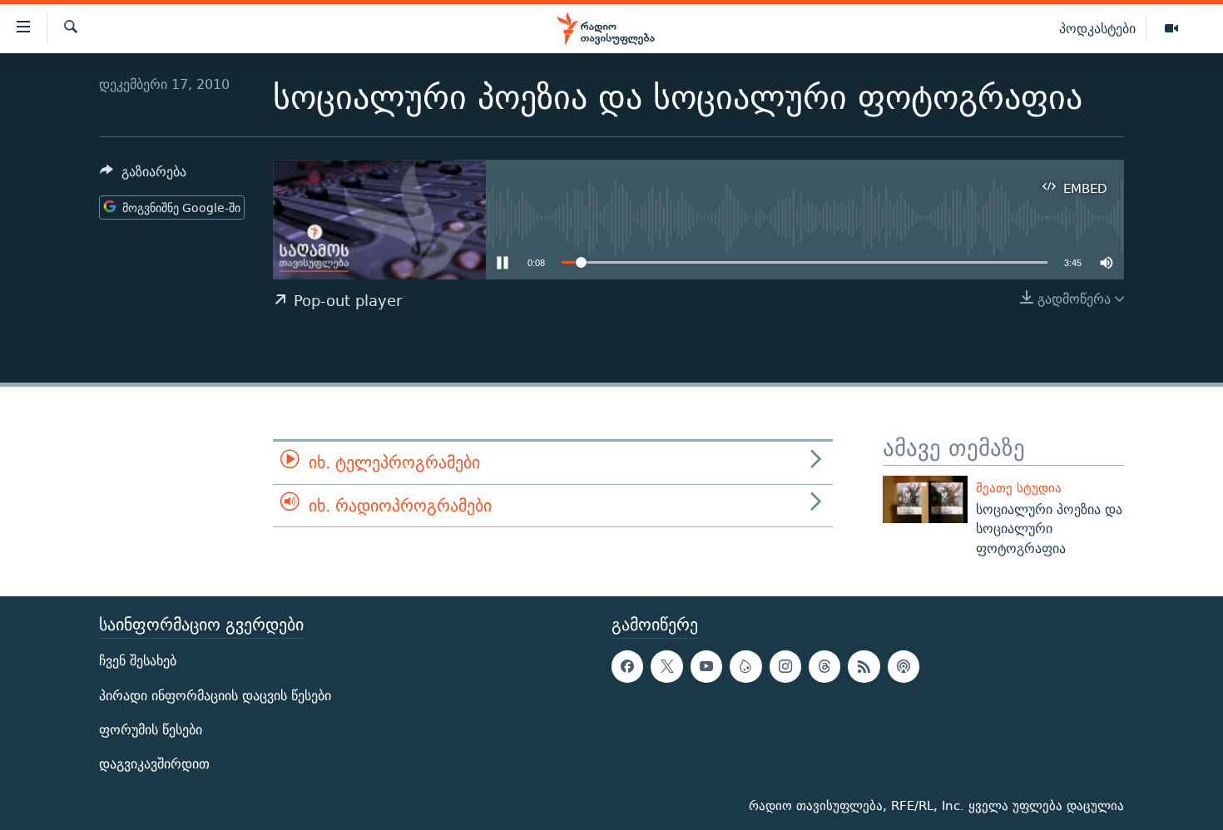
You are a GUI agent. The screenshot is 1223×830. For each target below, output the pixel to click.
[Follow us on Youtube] (706, 666)
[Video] (1171, 29)
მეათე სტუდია (1019, 487)
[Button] (143, 176)
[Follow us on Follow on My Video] (745, 666)
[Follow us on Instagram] (785, 666)
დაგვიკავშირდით (154, 763)
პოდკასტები (1097, 28)
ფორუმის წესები (150, 729)
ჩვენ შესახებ (137, 660)
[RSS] (863, 666)
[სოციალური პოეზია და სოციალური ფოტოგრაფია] (925, 499)
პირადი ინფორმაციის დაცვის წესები (215, 694)
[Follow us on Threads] (824, 666)
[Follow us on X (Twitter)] (666, 666)
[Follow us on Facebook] (627, 666)
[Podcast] (903, 666)
